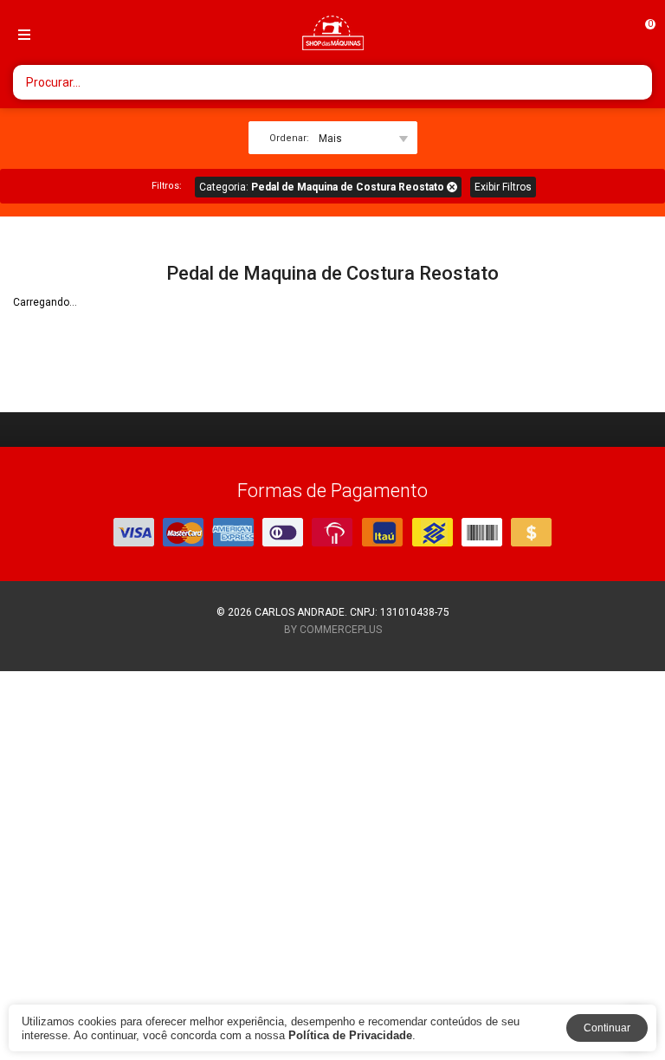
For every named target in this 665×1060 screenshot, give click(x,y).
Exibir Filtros (503, 187)
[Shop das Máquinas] (333, 33)
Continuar (607, 1028)
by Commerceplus (333, 630)
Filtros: (167, 185)
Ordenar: (289, 138)
